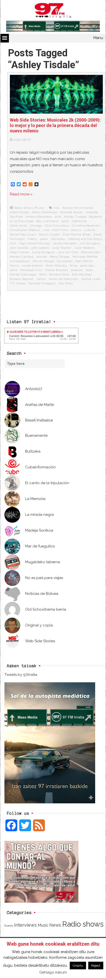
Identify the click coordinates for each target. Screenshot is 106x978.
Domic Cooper (49, 234)
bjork (65, 221)
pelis (13, 270)
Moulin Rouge (43, 261)
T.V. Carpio (18, 283)
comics (76, 230)
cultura (89, 230)
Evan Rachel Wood (77, 234)
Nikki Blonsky (56, 265)
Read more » (21, 194)
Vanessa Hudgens (42, 283)
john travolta (19, 248)
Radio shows (23, 207)
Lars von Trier (67, 252)
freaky (32, 239)
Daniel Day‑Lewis (23, 234)
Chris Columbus (57, 225)
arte (58, 216)
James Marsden (65, 243)
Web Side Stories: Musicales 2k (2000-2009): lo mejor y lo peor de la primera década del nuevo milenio (55, 125)
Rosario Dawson (22, 279)
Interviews (25, 925)
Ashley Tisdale (75, 216)
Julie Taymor (61, 248)
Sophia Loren (91, 279)
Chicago (36, 225)
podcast (77, 270)
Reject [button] (95, 965)
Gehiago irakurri (53, 972)
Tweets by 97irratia (20, 674)
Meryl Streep (60, 256)
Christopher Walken (25, 230)
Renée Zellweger (23, 274)
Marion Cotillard (22, 256)
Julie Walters (84, 248)
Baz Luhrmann (47, 221)
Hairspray (58, 239)
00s (56, 207)
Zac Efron (66, 283)
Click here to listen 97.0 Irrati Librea (34, 332)
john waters (40, 248)
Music (39, 207)
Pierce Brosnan (56, 270)
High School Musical (34, 243)
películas (87, 265)
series (41, 279)
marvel (41, 256)
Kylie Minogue (43, 252)
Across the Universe (77, 207)
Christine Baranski (86, 225)
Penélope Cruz (31, 270)
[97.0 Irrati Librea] (53, 11)
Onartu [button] (78, 965)
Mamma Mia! (90, 252)
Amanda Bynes (71, 212)
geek (44, 239)
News (55, 925)
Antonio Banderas (39, 216)
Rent (43, 274)
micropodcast (20, 261)
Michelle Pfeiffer (85, 256)
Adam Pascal (19, 212)
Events (8, 925)
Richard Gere (59, 274)
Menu (98, 38)
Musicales (64, 261)
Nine (73, 265)
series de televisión (63, 279)
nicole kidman (32, 265)
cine (46, 230)
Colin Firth (60, 230)
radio (89, 270)
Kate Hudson (20, 252)
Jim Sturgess (90, 243)
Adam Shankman (44, 212)
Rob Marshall (82, 274)
